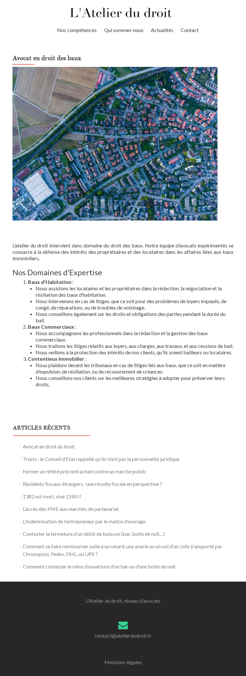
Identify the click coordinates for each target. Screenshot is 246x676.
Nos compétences (77, 30)
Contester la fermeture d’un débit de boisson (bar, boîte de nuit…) (94, 534)
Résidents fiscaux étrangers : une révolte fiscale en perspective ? (92, 484)
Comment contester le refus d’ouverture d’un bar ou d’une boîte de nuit (99, 566)
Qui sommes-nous (124, 30)
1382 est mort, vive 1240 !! (52, 496)
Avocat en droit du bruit (49, 446)
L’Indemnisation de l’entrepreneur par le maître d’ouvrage (84, 521)
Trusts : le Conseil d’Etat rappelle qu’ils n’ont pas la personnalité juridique (101, 459)
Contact (190, 30)
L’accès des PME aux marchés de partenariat (71, 509)
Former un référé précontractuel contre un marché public (84, 471)
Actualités (162, 30)
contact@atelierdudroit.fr (123, 635)
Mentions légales (123, 662)
